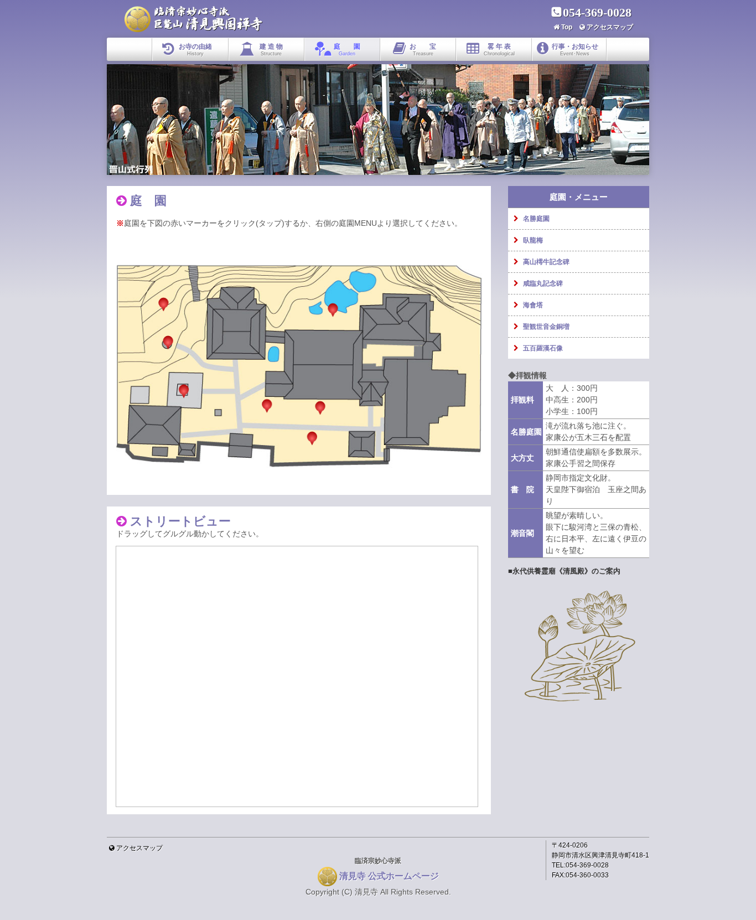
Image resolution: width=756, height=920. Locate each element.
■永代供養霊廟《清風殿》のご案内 (564, 571)
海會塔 (533, 305)
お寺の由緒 (195, 49)
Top (566, 27)
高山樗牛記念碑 (546, 262)
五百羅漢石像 (543, 348)
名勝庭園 (536, 219)
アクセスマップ (610, 27)
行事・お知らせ (575, 49)
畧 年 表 (499, 49)
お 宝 (423, 49)
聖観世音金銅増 (546, 326)
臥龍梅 (533, 240)
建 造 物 (271, 49)
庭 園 (347, 49)
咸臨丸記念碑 (543, 283)
